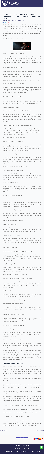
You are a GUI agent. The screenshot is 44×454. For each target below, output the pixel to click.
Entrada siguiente (39, 430)
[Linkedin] (10, 22)
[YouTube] (25, 437)
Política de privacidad (22, 448)
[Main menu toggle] (41, 3)
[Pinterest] (8, 22)
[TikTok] (27, 437)
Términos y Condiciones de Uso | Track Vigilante (23, 451)
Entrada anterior (4, 430)
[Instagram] (20, 437)
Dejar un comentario (7, 20)
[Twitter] (5, 22)
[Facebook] (3, 22)
